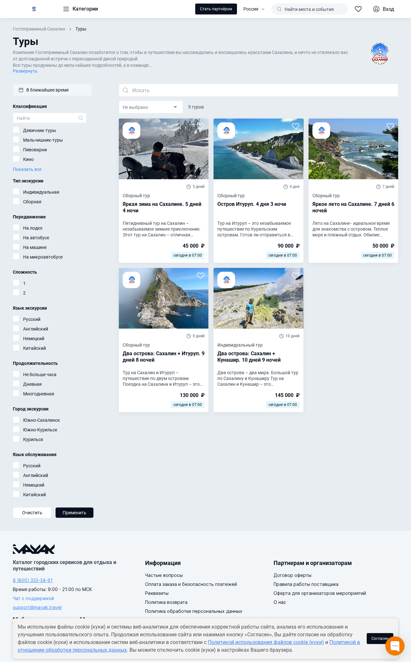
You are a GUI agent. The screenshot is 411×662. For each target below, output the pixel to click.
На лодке (32, 228)
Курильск (33, 439)
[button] (52, 90)
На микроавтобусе (43, 257)
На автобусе (36, 237)
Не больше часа (40, 374)
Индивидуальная (41, 192)
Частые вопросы (164, 575)
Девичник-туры (39, 130)
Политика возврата (166, 602)
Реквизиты (157, 593)
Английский (35, 328)
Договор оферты (292, 575)
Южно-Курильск (40, 429)
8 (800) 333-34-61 (33, 580)
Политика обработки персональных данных (193, 611)
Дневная (32, 384)
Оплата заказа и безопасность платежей (191, 584)
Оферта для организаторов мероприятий (320, 593)
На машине (35, 247)
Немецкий (33, 338)
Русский (31, 319)
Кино (28, 159)
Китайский (34, 348)
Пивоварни (35, 149)
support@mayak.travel (37, 607)
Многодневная (38, 393)
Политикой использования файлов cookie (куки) (266, 642)
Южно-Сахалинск (41, 420)
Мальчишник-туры (43, 140)
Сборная (32, 201)
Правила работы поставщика (306, 584)
